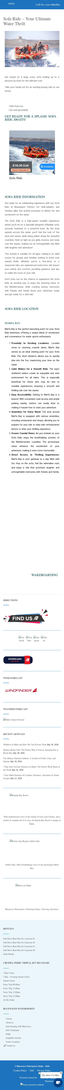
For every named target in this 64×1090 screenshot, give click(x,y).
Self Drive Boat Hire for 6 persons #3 (19, 946)
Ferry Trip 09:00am (11, 984)
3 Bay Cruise (8, 973)
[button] (7, 49)
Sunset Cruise (9, 980)
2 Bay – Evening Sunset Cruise (16, 976)
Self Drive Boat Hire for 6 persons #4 (19, 950)
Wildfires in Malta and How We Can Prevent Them (24, 744)
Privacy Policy (44, 1070)
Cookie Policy (20, 1070)
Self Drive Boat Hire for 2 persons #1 (19, 938)
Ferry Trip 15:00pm (11, 996)
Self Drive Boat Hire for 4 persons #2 (19, 942)
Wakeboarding (44, 575)
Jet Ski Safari (9, 999)
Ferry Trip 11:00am (11, 988)
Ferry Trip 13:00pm (11, 992)
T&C (31, 1070)
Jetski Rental (8, 954)
